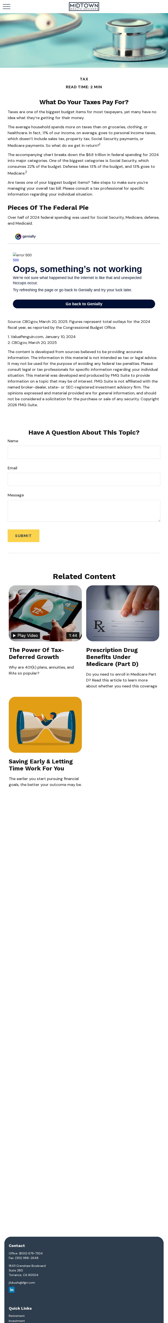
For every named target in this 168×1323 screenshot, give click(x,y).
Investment (17, 1321)
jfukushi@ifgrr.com (22, 1283)
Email (12, 468)
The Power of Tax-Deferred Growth (36, 654)
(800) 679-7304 (31, 1253)
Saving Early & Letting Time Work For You (41, 765)
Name (13, 441)
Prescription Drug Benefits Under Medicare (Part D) (112, 657)
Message (16, 495)
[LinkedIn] (12, 1290)
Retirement (17, 1316)
